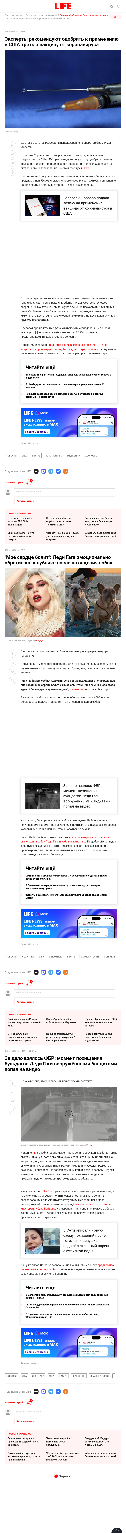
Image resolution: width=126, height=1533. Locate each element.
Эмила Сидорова (31, 1429)
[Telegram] (51, 471)
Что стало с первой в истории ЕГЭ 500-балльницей (20, 521)
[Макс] (43, 471)
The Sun (47, 1257)
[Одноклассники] (66, 471)
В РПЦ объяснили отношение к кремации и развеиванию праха (22, 1037)
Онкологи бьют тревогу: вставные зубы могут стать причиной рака (24, 1522)
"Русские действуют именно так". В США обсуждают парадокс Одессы (62, 1522)
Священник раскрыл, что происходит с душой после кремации (23, 1508)
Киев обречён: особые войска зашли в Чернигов (61, 1020)
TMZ (90, 1144)
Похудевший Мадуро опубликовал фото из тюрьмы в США (58, 521)
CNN (86, 168)
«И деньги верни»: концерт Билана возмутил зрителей (100, 534)
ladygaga (39, 640)
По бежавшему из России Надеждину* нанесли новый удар (24, 1022)
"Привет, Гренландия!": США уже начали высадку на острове (62, 536)
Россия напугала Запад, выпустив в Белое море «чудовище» (98, 521)
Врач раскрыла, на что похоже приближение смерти (21, 536)
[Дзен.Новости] (36, 471)
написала (78, 689)
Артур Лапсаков (31, 443)
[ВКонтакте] (58, 471)
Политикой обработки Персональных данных (83, 15)
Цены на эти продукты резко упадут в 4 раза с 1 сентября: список (60, 1037)
